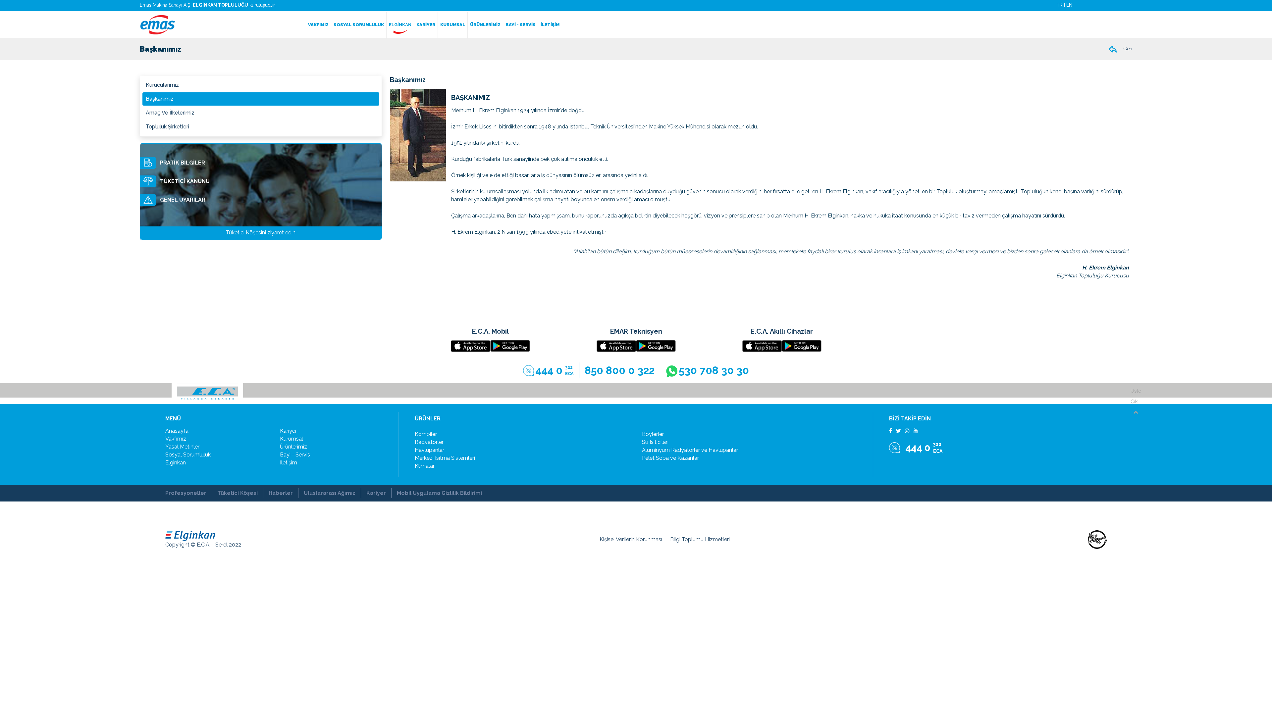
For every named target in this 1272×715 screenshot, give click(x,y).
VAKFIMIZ (318, 24)
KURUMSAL (452, 24)
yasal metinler (182, 447)
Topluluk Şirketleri (167, 126)
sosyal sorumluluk (188, 455)
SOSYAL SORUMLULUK (359, 24)
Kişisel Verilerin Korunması (631, 539)
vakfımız (175, 439)
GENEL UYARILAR (182, 200)
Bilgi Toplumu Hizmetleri (700, 539)
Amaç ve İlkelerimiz (170, 113)
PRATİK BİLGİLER (182, 163)
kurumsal (291, 439)
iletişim (288, 462)
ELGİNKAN (400, 24)
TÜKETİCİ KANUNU (185, 181)
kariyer (288, 431)
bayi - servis (295, 455)
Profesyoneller (185, 493)
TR (1060, 5)
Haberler (281, 493)
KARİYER (425, 24)
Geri (1127, 48)
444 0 (554, 370)
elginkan (175, 462)
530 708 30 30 (714, 370)
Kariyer (376, 493)
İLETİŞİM (550, 24)
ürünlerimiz (293, 447)
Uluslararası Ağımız (329, 493)
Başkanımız (160, 99)
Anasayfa (176, 431)
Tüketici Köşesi (237, 493)
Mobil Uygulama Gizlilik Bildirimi (439, 493)
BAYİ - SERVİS (520, 24)
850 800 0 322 (620, 370)
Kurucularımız (162, 85)
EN (1069, 5)
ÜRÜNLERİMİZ (485, 24)
